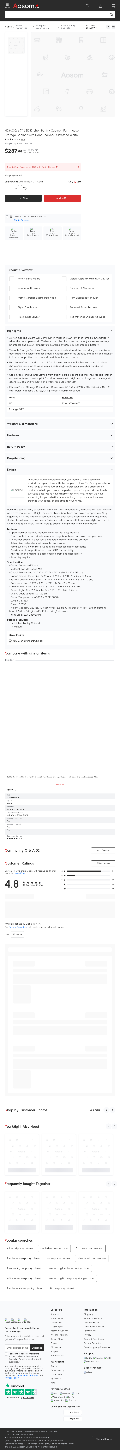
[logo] (26, 6)
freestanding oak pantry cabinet (24, 1268)
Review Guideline (92, 1343)
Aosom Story (57, 1339)
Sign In (54, 1366)
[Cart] (113, 6)
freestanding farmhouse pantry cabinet (68, 1268)
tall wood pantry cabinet (20, 1248)
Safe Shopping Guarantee (97, 1347)
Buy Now (23, 198)
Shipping (88, 1314)
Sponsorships (57, 1355)
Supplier (55, 1351)
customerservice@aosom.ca (19, 1434)
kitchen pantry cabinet (62, 1288)
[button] (60, 331)
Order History (57, 1370)
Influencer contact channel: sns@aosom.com (27, 1437)
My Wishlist (56, 1378)
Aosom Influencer (59, 1330)
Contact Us (56, 1322)
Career (54, 1343)
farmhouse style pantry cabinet (23, 1258)
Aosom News (57, 1318)
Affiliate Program (59, 1335)
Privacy (87, 1335)
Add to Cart (62, 198)
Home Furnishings (21, 26)
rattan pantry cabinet (58, 1258)
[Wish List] (87, 6)
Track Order (57, 1374)
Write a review (103, 863)
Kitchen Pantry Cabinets (68, 26)
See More (95, 1109)
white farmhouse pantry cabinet (24, 1278)
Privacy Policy (12, 1378)
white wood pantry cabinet (92, 1258)
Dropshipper (57, 1326)
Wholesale (56, 1347)
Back (9, 27)
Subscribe (37, 1347)
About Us (55, 1314)
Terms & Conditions (94, 1339)
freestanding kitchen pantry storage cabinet (71, 1278)
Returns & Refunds (93, 1318)
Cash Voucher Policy (94, 1326)
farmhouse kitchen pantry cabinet (25, 1288)
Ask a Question (103, 850)
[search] (111, 14)
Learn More (19, 873)
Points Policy (90, 1330)
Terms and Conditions (27, 1375)
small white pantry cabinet (54, 1248)
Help (53, 1382)
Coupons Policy (91, 1322)
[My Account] (100, 6)
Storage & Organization (42, 26)
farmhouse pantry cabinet (89, 1248)
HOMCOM (67, 397)
